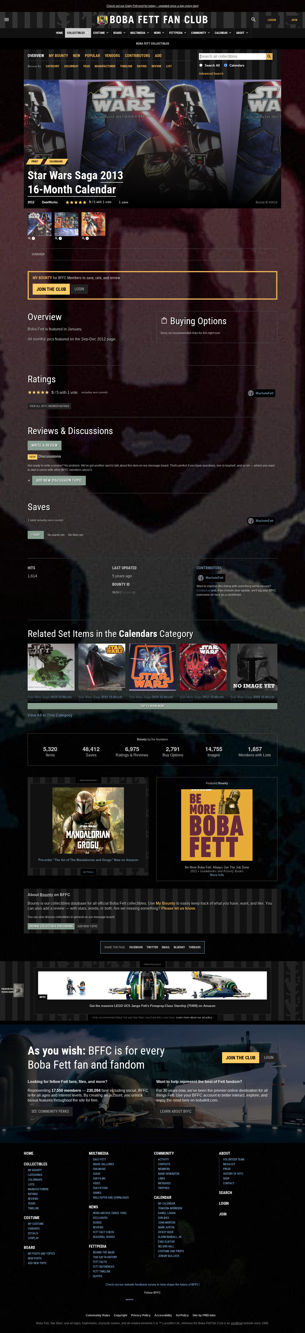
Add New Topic (87, 926)
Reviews (33, 1198)
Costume (99, 33)
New (76, 55)
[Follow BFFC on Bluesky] (175, 1302)
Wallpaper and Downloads (111, 1197)
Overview (36, 55)
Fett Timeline (101, 1271)
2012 (31, 202)
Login (272, 20)
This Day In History (105, 1257)
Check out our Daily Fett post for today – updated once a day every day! (152, 6)
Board (117, 33)
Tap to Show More (153, 706)
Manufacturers (38, 1189)
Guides (97, 1222)
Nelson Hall (166, 1246)
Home (59, 33)
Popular (92, 55)
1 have (35, 535)
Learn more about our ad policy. (194, 1017)
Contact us (203, 590)
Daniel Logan (166, 1213)
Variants (34, 1228)
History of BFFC (233, 1173)
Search (225, 1192)
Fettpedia (176, 33)
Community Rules (98, 1315)
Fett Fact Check (103, 1232)
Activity (163, 1159)
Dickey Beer (165, 1232)
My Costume (36, 1223)
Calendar (221, 33)
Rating (142, 66)
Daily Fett (99, 1159)
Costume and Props (171, 1251)
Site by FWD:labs (204, 1315)
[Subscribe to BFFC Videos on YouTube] (160, 1302)
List (169, 66)
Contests (164, 1164)
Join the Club (51, 289)
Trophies (163, 1188)
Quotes (97, 1276)
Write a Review (44, 445)
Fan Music (99, 1169)
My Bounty (58, 55)
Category (52, 66)
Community (199, 33)
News (157, 33)
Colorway (71, 66)
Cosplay (33, 1238)
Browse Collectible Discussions (51, 926)
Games (97, 1193)
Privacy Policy (141, 1315)
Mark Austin (166, 1227)
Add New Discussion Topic (59, 480)
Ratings (33, 1194)
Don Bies (163, 1218)
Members (164, 1169)
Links (161, 1178)
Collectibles (76, 33)
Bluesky (179, 947)
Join (294, 20)
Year (86, 66)
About (240, 33)
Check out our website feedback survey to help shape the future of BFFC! (152, 1284)
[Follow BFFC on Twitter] (145, 1302)
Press (226, 1169)
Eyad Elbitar (166, 1241)
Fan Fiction (100, 1188)
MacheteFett (264, 393)
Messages (164, 1183)
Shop (226, 1178)
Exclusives (100, 1218)
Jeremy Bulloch (168, 1256)
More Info (217, 875)
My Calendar (166, 1203)
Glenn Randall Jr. (170, 1237)
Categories (35, 1175)
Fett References (103, 1266)
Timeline (126, 66)
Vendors (112, 55)
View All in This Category (50, 715)
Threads (195, 947)
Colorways (35, 1179)
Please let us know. (178, 908)
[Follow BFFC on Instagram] (137, 1302)
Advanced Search (211, 73)
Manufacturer (105, 66)
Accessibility (163, 1315)
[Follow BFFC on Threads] (168, 1302)
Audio (96, 1173)
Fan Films (99, 1178)
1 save (123, 202)
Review (156, 66)
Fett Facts (100, 1262)
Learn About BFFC (175, 1111)
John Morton (166, 1222)
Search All (212, 65)
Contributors (137, 55)
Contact (228, 1183)
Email (166, 947)
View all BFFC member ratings (49, 406)
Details (33, 1233)
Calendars (236, 65)
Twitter (152, 947)
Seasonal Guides (104, 1237)
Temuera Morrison (170, 1208)
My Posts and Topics (41, 1253)
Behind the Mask (104, 1252)
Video (96, 1183)
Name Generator (168, 1173)
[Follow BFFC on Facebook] (129, 1302)
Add (158, 55)
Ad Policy (88, 872)
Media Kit (229, 1164)
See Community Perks (50, 1111)
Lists (31, 1184)
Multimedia (138, 33)
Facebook (136, 947)
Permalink (127, 592)
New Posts (34, 1258)
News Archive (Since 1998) (110, 1213)
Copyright (120, 1315)
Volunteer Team (233, 1159)
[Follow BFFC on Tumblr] (152, 1302)
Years (31, 1203)
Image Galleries (103, 1164)
